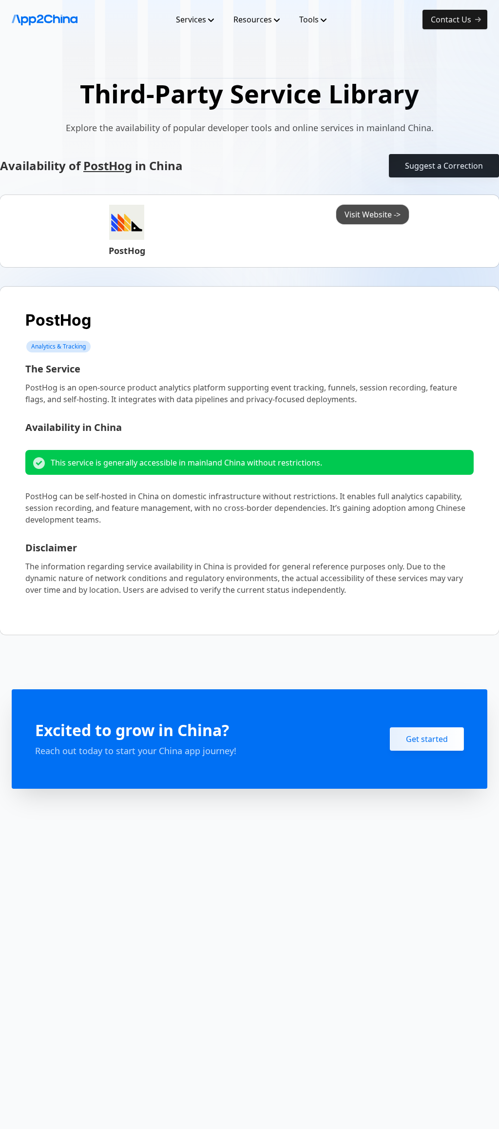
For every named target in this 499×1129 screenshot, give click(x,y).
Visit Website (373, 214)
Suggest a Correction (444, 165)
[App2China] (44, 19)
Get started (427, 739)
